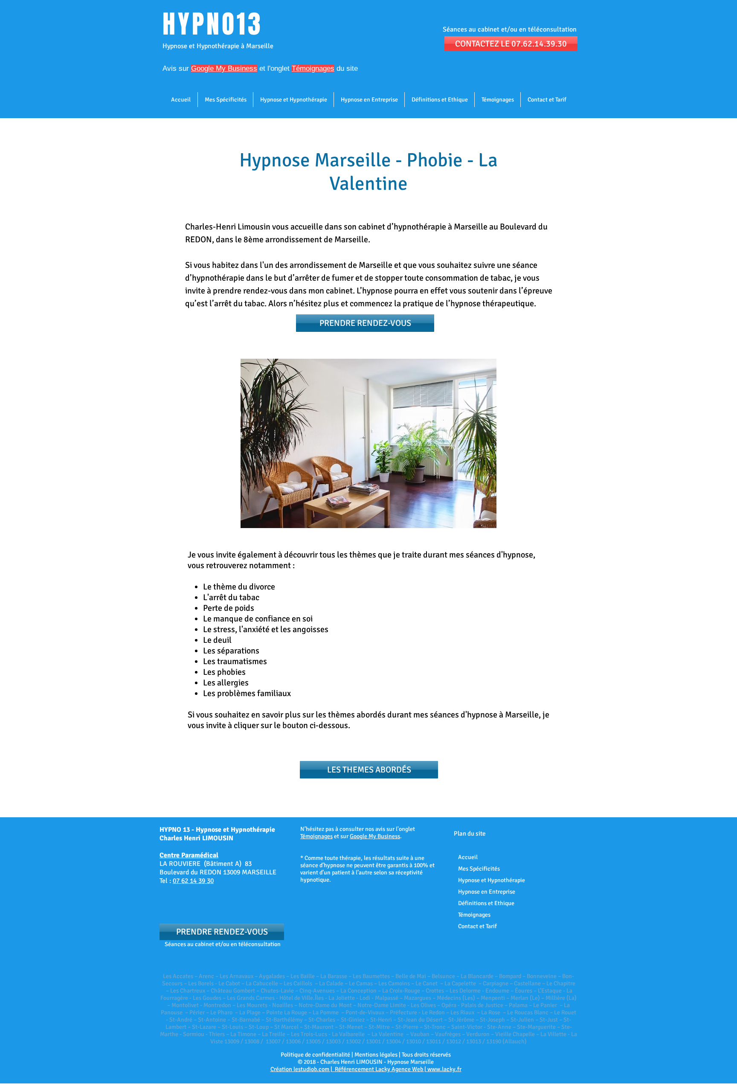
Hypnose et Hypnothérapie (491, 880)
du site (346, 68)
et (228, 68)
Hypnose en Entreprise (486, 891)
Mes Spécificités (479, 868)
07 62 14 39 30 (193, 881)
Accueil (468, 857)
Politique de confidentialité (315, 1054)
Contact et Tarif (477, 926)
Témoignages (316, 836)
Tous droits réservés (426, 1054)
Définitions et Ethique (486, 903)
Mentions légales (376, 1054)
